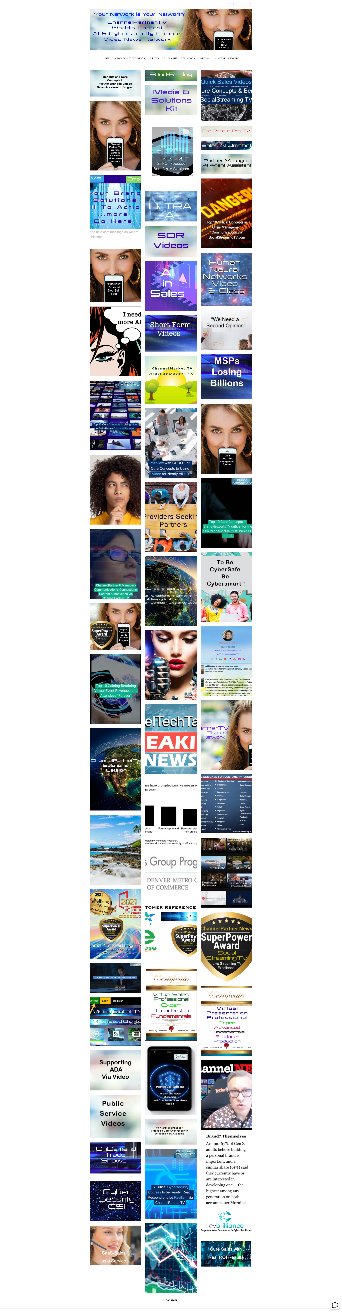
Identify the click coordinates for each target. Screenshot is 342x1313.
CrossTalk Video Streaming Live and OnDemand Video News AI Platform (162, 58)
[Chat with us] (335, 1308)
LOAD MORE (171, 1300)
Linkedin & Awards (227, 58)
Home (106, 58)
